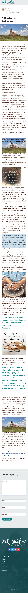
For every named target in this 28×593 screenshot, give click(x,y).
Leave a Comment (16, 12)
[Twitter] (12, 549)
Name (4, 500)
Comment (5, 481)
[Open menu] (25, 2)
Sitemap (13, 589)
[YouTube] (18, 549)
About (3, 561)
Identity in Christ (17, 9)
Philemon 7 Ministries (7, 564)
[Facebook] (9, 549)
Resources (4, 566)
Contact (4, 573)
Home (3, 559)
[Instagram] (15, 549)
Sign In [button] (17, 589)
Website (4, 514)
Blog (3, 568)
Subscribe (4, 570)
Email (4, 507)
